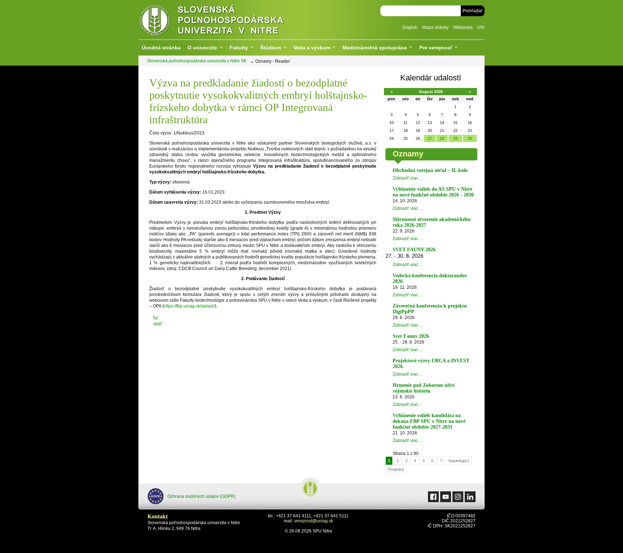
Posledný (396, 469)
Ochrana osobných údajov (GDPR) (201, 496)
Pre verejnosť (435, 47)
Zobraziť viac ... (408, 178)
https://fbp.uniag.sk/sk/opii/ (189, 306)
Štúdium (270, 47)
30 (470, 138)
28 (442, 138)
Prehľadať (473, 10)
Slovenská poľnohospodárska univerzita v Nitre (226, 19)
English (410, 27)
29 (455, 138)
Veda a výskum (311, 47)
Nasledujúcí (459, 461)
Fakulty (239, 47)
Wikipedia (463, 27)
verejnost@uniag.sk (313, 520)
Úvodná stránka (161, 47)
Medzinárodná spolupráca (375, 47)
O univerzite (202, 47)
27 (430, 138)
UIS (481, 27)
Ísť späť (157, 320)
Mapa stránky (435, 27)
